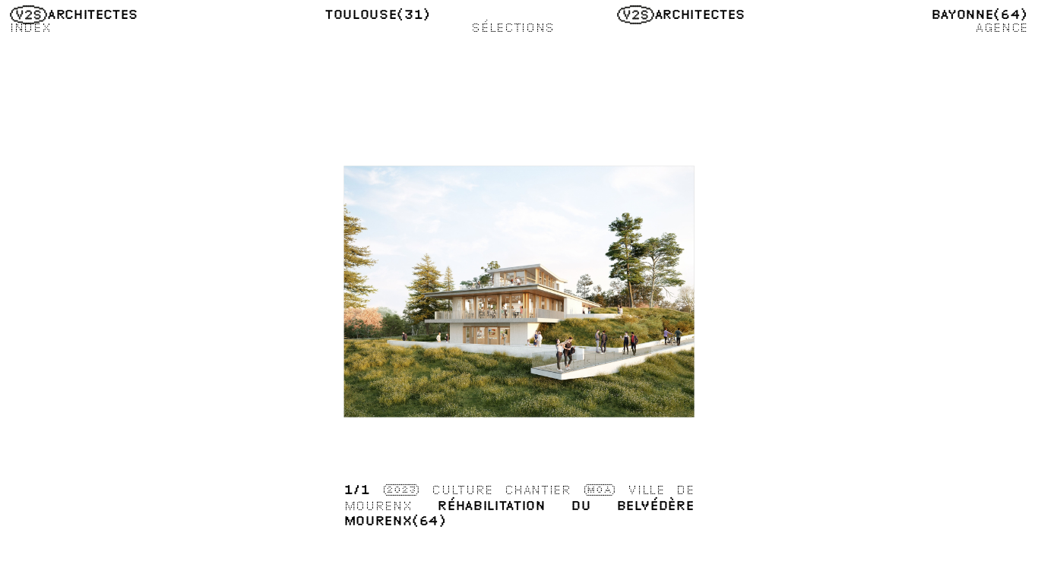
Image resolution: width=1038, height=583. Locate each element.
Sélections (513, 26)
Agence (1001, 26)
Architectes (92, 13)
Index (30, 26)
